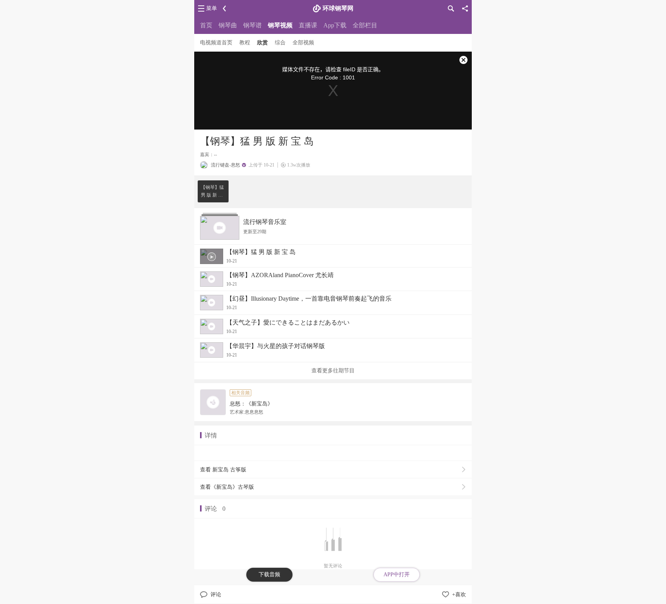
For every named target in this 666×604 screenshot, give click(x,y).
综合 (280, 42)
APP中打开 (396, 574)
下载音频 (269, 574)
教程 (244, 42)
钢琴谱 (252, 25)
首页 (206, 25)
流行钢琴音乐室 (264, 222)
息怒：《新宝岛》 (251, 404)
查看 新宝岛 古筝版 (223, 470)
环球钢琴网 (338, 8)
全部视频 (303, 42)
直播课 (308, 25)
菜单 (211, 8)
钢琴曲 (228, 25)
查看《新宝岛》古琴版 (227, 487)
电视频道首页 (216, 42)
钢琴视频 (280, 25)
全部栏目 (365, 25)
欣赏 (262, 42)
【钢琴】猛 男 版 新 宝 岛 (212, 192)
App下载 (334, 25)
